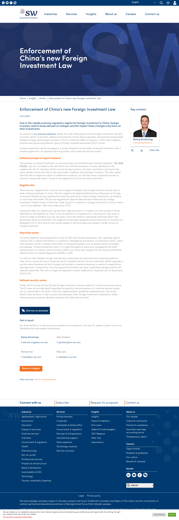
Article (42, 99)
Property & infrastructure (34, 464)
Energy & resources (31, 430)
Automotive (27, 421)
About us (111, 14)
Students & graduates (137, 453)
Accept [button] (172, 514)
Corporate (62, 421)
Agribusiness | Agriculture (34, 417)
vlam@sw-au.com (67, 357)
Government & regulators (34, 442)
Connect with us (30, 402)
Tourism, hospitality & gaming (36, 481)
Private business (65, 417)
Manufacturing (29, 451)
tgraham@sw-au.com (69, 343)
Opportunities (133, 449)
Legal (81, 496)
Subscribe (154, 150)
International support (67, 438)
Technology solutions (67, 447)
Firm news (96, 425)
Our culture (131, 457)
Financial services (30, 434)
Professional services (32, 459)
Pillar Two (96, 438)
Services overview (65, 451)
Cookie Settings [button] (159, 514)
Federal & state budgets (103, 430)
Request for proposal (104, 402)
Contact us (152, 14)
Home (23, 99)
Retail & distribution (31, 468)
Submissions (97, 442)
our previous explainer (45, 134)
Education (27, 425)
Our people (132, 417)
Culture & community (136, 421)
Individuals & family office (69, 425)
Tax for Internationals (45, 380)
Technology (27, 477)
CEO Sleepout (98, 434)
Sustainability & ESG (32, 472)
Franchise (26, 438)
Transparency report (136, 437)
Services (71, 14)
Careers (131, 14)
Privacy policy (94, 496)
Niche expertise (64, 442)
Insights (91, 14)
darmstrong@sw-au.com (35, 343)
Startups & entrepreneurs (69, 434)
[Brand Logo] (30, 14)
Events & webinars (100, 421)
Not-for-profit (29, 455)
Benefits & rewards (135, 462)
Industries (50, 14)
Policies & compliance (137, 425)
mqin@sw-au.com (32, 357)
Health (25, 447)
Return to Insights (31, 369)
